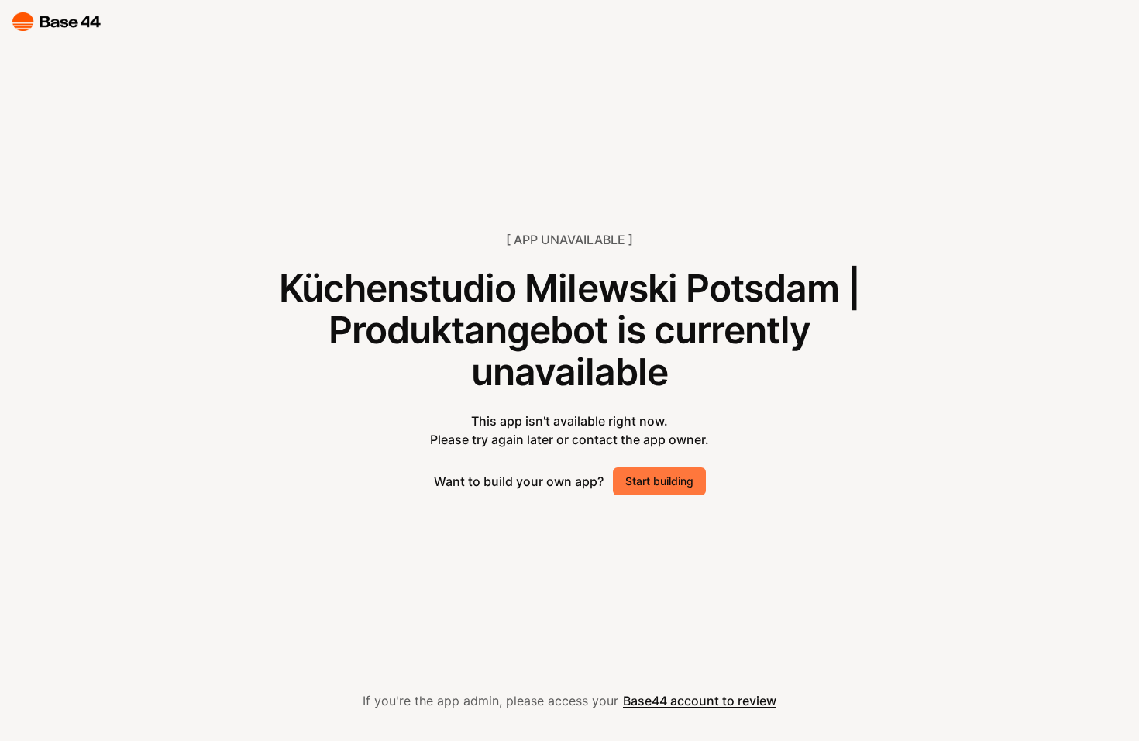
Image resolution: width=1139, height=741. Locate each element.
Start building (659, 481)
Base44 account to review (699, 700)
